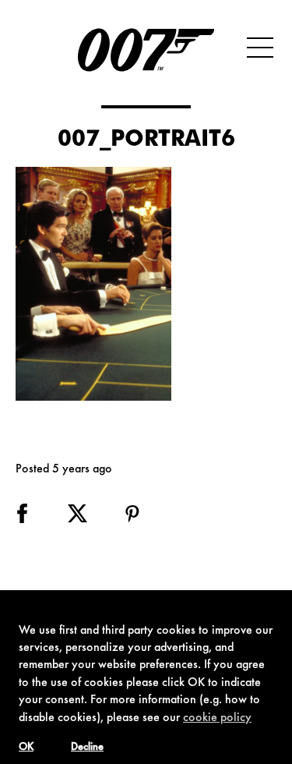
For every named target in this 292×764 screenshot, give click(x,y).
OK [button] (26, 747)
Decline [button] (87, 747)
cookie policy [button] (217, 718)
